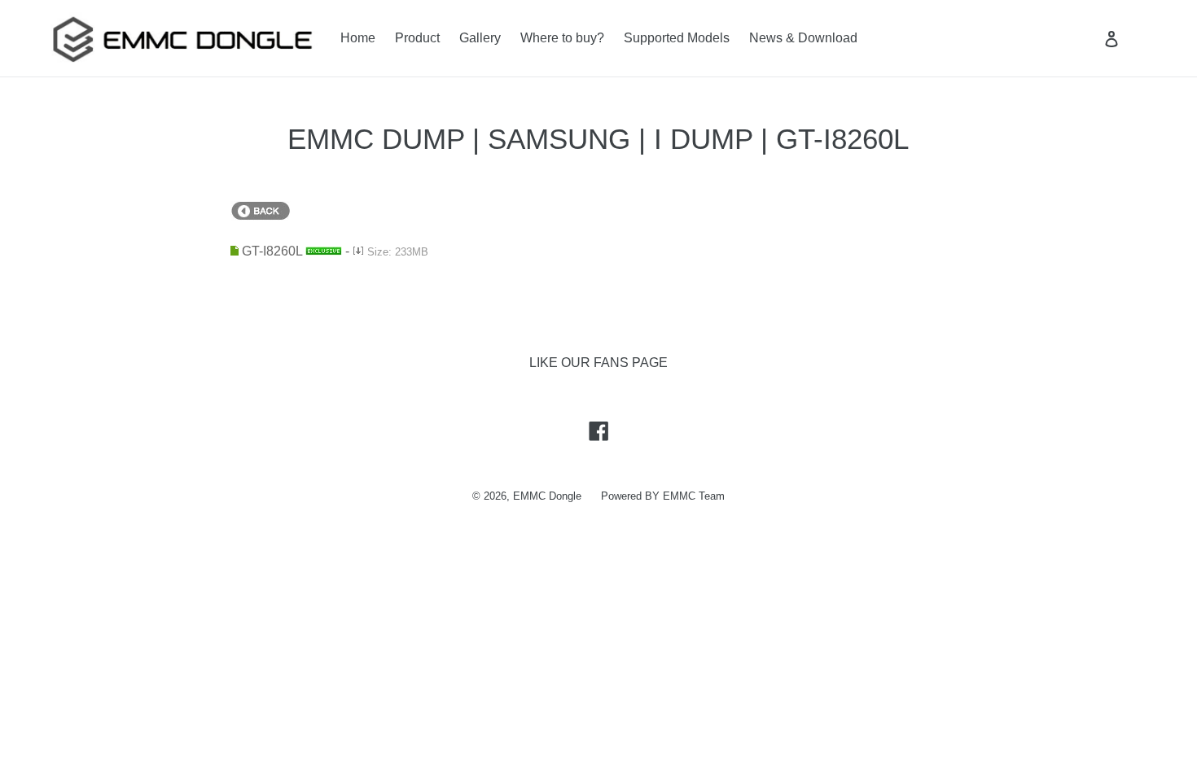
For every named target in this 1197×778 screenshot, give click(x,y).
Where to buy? (562, 38)
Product (417, 38)
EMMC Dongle (547, 496)
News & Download (803, 38)
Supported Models (677, 38)
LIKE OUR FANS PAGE (598, 362)
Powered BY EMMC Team (663, 496)
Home (357, 38)
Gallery (480, 38)
